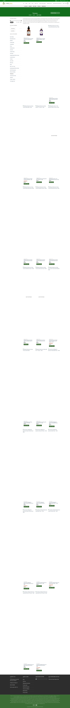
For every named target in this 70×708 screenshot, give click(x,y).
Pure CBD (11, 60)
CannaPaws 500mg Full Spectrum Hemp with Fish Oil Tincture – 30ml (41, 665)
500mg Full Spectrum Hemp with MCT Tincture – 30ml (41, 422)
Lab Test (24, 681)
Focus (11, 46)
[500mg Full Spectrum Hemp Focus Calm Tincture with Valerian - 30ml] (54, 302)
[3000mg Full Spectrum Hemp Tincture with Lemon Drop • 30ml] (54, 222)
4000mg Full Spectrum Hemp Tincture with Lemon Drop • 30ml (40, 341)
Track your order (42, 3)
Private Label (25, 685)
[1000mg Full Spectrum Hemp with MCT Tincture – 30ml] (41, 141)
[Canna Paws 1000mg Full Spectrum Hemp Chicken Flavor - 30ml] (29, 465)
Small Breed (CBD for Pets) (14, 68)
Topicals (39, 6)
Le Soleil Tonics (12, 57)
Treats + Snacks (12, 79)
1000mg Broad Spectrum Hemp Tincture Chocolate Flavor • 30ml (28, 39)
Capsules (26, 6)
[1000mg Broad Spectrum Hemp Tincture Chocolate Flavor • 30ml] (29, 31)
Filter (12, 22)
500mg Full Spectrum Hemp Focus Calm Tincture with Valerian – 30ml (53, 341)
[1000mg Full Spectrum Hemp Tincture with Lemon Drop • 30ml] (54, 61)
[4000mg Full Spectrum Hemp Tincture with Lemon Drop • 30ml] (41, 302)
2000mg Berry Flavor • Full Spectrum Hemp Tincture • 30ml (54, 179)
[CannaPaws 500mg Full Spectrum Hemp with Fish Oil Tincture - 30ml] (41, 627)
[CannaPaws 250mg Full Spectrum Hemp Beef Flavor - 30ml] (41, 545)
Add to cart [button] (52, 102)
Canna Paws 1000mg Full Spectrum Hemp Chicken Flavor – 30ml (29, 503)
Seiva (11, 64)
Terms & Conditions (26, 688)
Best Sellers (12, 36)
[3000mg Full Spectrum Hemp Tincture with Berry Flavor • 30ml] (41, 222)
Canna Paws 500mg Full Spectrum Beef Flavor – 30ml (53, 503)
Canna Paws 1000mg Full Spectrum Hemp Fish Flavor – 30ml (40, 503)
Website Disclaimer (26, 686)
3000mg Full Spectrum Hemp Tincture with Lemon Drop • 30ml (53, 260)
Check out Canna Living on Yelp (54, 679)
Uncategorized (12, 81)
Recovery (11, 62)
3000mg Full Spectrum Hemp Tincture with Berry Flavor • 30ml (40, 260)
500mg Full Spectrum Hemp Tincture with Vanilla (28, 422)
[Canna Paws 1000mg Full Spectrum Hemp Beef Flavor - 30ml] (54, 384)
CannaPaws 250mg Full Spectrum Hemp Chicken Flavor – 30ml (54, 583)
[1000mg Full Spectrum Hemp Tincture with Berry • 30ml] (41, 31)
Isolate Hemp (12, 51)
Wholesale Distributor (57, 3)
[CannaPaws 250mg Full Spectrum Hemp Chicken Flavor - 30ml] (54, 545)
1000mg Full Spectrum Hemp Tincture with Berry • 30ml (40, 39)
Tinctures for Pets (13, 75)
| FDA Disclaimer (40, 706)
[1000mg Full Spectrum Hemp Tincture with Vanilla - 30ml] (29, 141)
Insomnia (11, 49)
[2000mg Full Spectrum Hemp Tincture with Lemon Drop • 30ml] (29, 222)
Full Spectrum (12, 47)
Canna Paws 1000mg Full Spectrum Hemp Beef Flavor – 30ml (53, 423)
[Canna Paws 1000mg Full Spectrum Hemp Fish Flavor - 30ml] (41, 465)
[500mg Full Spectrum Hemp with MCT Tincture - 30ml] (41, 384)
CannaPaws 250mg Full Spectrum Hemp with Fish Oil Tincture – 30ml (29, 665)
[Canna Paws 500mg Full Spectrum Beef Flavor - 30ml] (54, 465)
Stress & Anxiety (12, 71)
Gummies (30, 6)
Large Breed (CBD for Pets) (14, 55)
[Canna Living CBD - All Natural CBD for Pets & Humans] (8, 3)
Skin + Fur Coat (12, 66)
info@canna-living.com (13, 682)
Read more (51, 182)
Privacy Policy (25, 692)
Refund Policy (49, 3)
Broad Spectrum (12, 38)
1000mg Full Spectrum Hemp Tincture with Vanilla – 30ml (28, 179)
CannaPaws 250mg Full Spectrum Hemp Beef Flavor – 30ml (41, 583)
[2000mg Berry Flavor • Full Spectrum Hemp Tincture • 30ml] (54, 141)
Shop (29, 3)
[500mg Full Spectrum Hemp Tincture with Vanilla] (29, 384)
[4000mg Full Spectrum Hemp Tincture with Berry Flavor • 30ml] (29, 302)
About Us (36, 3)
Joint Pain (11, 53)
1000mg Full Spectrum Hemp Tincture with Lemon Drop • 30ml (53, 99)
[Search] (23, 3)
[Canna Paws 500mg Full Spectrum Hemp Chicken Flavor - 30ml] (29, 545)
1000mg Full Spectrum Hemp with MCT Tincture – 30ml (41, 179)
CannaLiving (12, 42)
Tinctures (34, 6)
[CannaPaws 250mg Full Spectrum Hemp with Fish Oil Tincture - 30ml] (29, 627)
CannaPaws (44, 6)
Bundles (11, 40)
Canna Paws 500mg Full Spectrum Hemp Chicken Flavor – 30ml (29, 583)
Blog (32, 3)
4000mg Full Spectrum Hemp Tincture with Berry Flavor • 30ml (28, 341)
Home (26, 3)
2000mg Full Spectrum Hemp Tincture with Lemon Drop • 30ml (28, 260)
